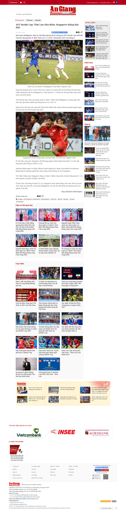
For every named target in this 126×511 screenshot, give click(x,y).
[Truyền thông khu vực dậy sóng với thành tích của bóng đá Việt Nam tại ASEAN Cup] (49, 318)
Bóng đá (37, 20)
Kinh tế (15, 469)
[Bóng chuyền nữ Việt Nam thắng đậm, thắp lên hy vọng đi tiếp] (90, 42)
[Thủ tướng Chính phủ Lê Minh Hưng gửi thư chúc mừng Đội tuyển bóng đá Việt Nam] (49, 295)
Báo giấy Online (105, 2)
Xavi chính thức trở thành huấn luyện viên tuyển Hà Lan (103, 177)
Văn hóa (33, 472)
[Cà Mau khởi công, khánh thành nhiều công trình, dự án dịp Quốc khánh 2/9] (49, 240)
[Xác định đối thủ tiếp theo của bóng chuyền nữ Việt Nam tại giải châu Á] (72, 318)
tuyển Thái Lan (36, 199)
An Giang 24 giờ (35, 466)
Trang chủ (20, 20)
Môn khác (89, 63)
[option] (29, 433)
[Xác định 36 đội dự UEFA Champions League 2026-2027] (72, 295)
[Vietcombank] (29, 433)
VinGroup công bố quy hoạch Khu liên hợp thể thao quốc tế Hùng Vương (103, 169)
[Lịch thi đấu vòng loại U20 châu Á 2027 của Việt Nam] (26, 295)
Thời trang (53, 475)
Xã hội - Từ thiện (73, 466)
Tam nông (34, 475)
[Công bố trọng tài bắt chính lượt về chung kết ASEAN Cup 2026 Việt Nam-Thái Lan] (90, 56)
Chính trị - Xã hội (54, 466)
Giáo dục (33, 469)
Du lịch (71, 475)
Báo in (114, 501)
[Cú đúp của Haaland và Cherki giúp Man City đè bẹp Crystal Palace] (49, 273)
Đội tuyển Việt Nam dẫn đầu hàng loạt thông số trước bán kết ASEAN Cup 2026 (103, 186)
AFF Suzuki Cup (28, 199)
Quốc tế (15, 472)
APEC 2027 (53, 199)
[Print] (79, 32)
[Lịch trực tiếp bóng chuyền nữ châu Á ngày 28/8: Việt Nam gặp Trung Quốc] (72, 273)
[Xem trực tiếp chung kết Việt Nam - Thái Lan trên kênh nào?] (72, 342)
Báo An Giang (19, 201)
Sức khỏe (71, 472)
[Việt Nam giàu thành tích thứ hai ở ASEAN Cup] (26, 342)
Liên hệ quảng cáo (92, 2)
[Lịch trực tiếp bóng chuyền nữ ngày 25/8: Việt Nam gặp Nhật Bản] (90, 35)
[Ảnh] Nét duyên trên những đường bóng (102, 159)
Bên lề (87, 124)
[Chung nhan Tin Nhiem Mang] (30, 484)
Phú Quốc (65, 199)
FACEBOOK (98, 470)
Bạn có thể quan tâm (25, 205)
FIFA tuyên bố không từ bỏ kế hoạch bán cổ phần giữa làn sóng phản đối (103, 194)
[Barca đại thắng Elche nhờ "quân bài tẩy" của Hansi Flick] (90, 49)
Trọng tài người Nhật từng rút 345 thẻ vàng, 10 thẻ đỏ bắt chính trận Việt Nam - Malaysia (103, 151)
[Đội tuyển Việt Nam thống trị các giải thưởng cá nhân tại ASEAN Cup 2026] (26, 318)
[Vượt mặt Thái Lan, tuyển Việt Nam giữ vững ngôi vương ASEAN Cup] (49, 342)
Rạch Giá (60, 199)
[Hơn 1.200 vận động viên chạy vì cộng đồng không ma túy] (26, 273)
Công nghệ (53, 469)
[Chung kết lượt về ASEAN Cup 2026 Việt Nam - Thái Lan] (49, 364)
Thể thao (29, 20)
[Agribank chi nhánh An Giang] (97, 432)
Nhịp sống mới (17, 475)
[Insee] (63, 432)
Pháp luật (71, 469)
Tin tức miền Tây (17, 478)
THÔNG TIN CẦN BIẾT (17, 441)
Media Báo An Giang (37, 478)
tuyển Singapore (45, 199)
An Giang (72, 199)
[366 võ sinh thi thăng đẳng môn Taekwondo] (90, 28)
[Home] (21, 2)
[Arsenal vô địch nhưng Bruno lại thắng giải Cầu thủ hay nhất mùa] (26, 364)
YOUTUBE (105, 470)
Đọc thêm (20, 264)
